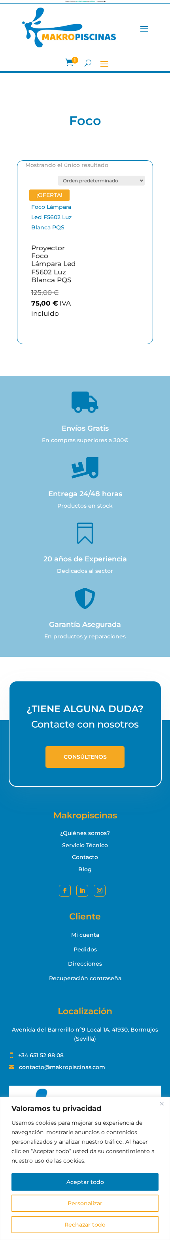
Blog (85, 869)
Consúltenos (85, 756)
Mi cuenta (85, 934)
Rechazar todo (85, 1224)
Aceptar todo (85, 1182)
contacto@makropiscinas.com (62, 1067)
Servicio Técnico (85, 845)
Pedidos (85, 949)
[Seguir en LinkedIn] (82, 891)
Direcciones (85, 963)
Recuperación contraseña (85, 978)
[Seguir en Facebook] (65, 891)
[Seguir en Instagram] (100, 891)
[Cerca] (161, 1103)
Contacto (85, 857)
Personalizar (85, 1203)
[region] (85, 1168)
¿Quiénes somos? (85, 833)
